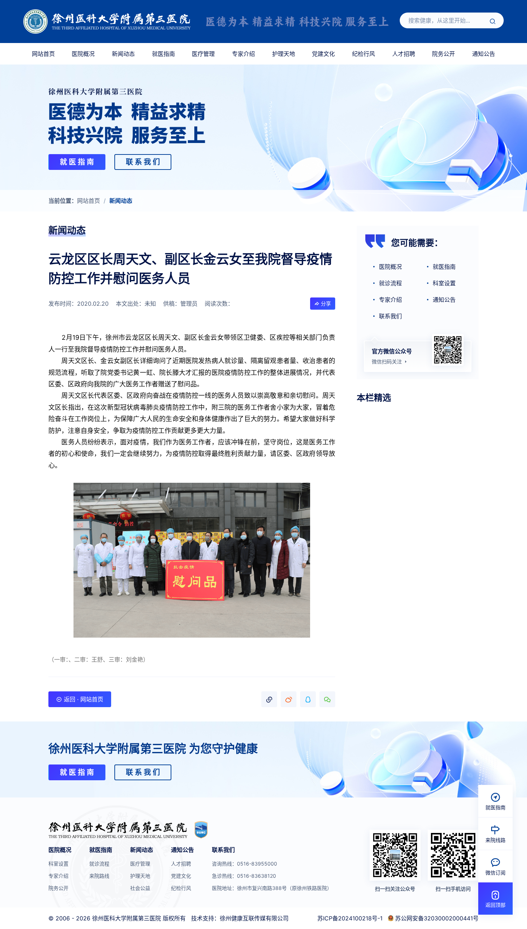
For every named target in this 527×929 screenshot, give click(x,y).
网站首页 (43, 53)
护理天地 (283, 53)
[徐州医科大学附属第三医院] (107, 21)
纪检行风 (363, 53)
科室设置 (444, 283)
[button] (269, 699)
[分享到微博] (288, 699)
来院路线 (99, 875)
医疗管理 (203, 53)
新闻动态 (123, 53)
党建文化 (323, 53)
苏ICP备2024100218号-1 (350, 918)
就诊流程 (390, 283)
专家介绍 (243, 53)
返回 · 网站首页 (82, 699)
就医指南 (163, 53)
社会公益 (140, 888)
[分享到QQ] (308, 699)
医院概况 (83, 53)
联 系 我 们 (143, 162)
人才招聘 (403, 53)
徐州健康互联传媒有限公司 (254, 918)
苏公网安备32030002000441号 (437, 918)
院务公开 (443, 53)
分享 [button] (325, 303)
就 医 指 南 (77, 162)
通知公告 (483, 53)
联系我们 (390, 316)
